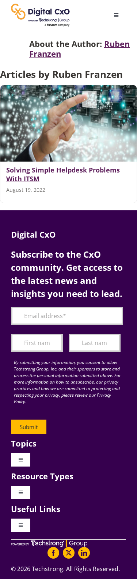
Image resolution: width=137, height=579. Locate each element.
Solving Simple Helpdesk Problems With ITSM (63, 174)
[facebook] (53, 553)
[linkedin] (84, 553)
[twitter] (69, 553)
